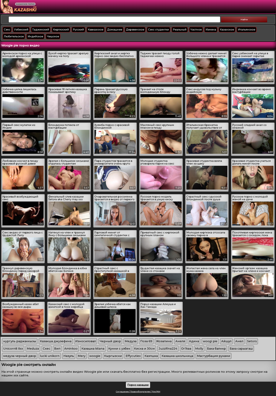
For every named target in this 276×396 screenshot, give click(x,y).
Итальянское (246, 29)
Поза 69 (146, 341)
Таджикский (40, 29)
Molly (199, 348)
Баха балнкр (216, 348)
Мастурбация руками (213, 356)
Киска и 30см (144, 348)
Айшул (226, 341)
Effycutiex (133, 356)
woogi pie (210, 341)
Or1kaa (186, 348)
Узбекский (21, 29)
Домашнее (114, 29)
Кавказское (95, 29)
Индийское (35, 36)
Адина (194, 341)
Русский (78, 29)
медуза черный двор (19, 356)
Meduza (33, 348)
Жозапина (164, 341)
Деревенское (135, 29)
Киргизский (61, 29)
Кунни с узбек (119, 348)
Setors (252, 341)
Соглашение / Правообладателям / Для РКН (138, 391)
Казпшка (151, 356)
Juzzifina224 (168, 348)
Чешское (53, 36)
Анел (239, 341)
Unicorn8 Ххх (13, 348)
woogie (94, 356)
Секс (7, 29)
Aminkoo (71, 348)
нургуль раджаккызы (19, 341)
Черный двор (110, 341)
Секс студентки (158, 29)
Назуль (68, 356)
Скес (46, 348)
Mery (81, 356)
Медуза (130, 341)
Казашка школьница (177, 356)
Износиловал (85, 341)
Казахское (227, 29)
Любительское (14, 36)
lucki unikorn (50, 356)
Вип (57, 348)
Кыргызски (113, 356)
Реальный (180, 29)
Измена (211, 29)
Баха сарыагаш (241, 348)
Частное (196, 29)
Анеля (180, 341)
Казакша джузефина (55, 341)
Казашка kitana (92, 348)
